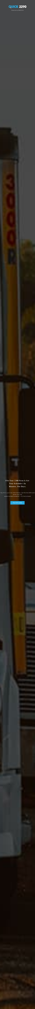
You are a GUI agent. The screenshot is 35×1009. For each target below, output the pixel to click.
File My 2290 (17, 503)
